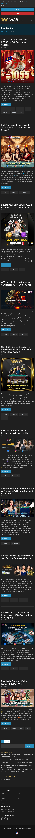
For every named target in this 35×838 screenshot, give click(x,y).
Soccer (28, 728)
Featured (20, 109)
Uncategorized (24, 192)
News (22, 269)
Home (2, 793)
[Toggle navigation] (31, 20)
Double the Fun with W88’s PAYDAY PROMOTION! (14, 682)
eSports (12, 109)
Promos (14, 112)
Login (17, 9)
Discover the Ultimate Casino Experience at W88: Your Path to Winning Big (16, 615)
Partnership (24, 334)
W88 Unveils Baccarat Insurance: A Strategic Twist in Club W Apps (17, 283)
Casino (4, 109)
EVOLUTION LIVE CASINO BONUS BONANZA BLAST (16, 762)
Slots (21, 112)
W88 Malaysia (10, 811)
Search (29, 746)
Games (28, 109)
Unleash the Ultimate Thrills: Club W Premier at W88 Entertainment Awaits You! (17, 491)
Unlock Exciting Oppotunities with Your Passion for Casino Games (17, 556)
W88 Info (4, 31)
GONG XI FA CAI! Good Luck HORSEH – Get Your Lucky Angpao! (14, 42)
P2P (19, 798)
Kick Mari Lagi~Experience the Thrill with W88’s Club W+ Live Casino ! (16, 127)
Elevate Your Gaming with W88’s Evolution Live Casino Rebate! (16, 206)
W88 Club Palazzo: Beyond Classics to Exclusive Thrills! (14, 431)
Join (17, 13)
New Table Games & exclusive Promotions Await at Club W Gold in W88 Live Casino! (17, 349)
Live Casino (5, 112)
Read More (6, 104)
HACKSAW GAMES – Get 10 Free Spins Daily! (14, 759)
